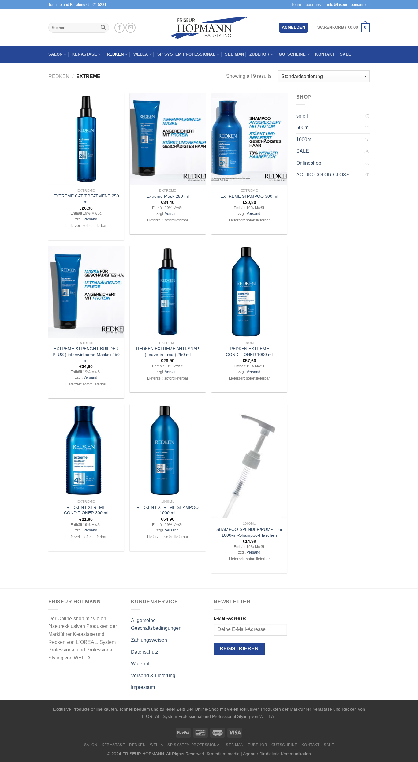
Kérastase (84, 54)
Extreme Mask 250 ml (168, 196)
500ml (303, 127)
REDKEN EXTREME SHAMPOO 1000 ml (167, 510)
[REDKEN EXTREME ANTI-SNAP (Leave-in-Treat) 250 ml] (167, 292)
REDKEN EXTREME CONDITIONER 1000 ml (249, 351)
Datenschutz (144, 652)
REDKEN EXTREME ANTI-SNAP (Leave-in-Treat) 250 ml (167, 351)
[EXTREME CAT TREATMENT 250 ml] (86, 139)
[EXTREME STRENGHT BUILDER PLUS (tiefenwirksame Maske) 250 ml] (86, 292)
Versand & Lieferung (153, 675)
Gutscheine (292, 54)
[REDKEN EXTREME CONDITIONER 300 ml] (86, 450)
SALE (345, 54)
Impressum (143, 687)
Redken (115, 54)
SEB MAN (234, 54)
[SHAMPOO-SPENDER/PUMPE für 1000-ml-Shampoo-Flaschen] (249, 461)
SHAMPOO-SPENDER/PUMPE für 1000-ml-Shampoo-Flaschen (249, 532)
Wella (140, 54)
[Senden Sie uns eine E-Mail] (130, 28)
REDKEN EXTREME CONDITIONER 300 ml (86, 510)
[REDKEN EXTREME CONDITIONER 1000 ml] (249, 292)
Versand (90, 219)
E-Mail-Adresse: (230, 618)
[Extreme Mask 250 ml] (167, 139)
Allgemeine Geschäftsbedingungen (156, 624)
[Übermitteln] (103, 28)
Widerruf (140, 663)
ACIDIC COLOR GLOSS (323, 174)
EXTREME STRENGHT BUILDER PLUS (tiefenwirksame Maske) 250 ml (86, 354)
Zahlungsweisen (149, 640)
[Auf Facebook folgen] (119, 28)
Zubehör (259, 54)
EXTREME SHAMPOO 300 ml (249, 196)
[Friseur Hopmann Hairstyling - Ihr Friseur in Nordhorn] (209, 28)
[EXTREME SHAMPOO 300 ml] (249, 139)
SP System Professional (186, 54)
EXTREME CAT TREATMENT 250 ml (86, 198)
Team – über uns (306, 4)
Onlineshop (308, 163)
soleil (302, 115)
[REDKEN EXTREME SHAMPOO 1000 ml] (167, 450)
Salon (55, 54)
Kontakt (324, 54)
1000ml (304, 139)
